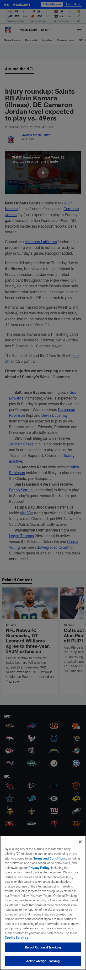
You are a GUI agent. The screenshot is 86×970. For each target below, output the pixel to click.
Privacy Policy (38, 868)
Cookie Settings (16, 937)
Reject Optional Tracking (43, 947)
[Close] (80, 842)
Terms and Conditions (49, 858)
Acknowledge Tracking (43, 961)
